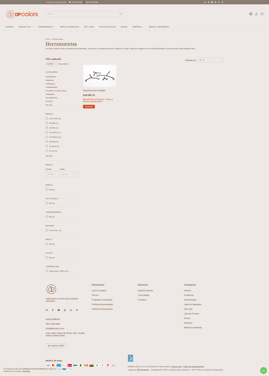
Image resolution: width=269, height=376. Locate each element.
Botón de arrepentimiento (193, 366)
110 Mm (50, 64)
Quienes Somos (145, 290)
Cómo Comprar (99, 290)
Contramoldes (51, 87)
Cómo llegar (143, 295)
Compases (50, 84)
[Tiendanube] (139, 370)
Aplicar (77, 174)
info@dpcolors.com (55, 328)
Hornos (10, 27)
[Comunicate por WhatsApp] (263, 370)
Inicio (48, 39)
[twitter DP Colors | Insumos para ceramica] (219, 2)
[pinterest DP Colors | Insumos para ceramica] (222, 2)
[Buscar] (120, 14)
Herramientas (45, 27)
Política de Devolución (102, 309)
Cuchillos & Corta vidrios (56, 91)
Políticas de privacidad (102, 304)
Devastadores (51, 98)
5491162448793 (53, 319)
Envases (49, 101)
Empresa (137, 27)
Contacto (142, 300)
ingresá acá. (176, 366)
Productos (25, 27)
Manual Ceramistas (159, 27)
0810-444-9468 (53, 324)
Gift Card (89, 27)
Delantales (50, 94)
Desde (48, 169)
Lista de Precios (107, 27)
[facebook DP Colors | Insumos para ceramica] (208, 2)
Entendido (26, 371)
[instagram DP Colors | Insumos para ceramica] (205, 2)
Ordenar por (190, 60)
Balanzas (50, 80)
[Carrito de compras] (262, 13)
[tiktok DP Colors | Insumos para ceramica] (215, 2)
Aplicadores (51, 77)
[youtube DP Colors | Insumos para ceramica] (212, 2)
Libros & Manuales (69, 27)
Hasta (62, 169)
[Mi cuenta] (256, 13)
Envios (124, 27)
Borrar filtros (64, 64)
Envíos (95, 295)
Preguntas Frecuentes (102, 300)
